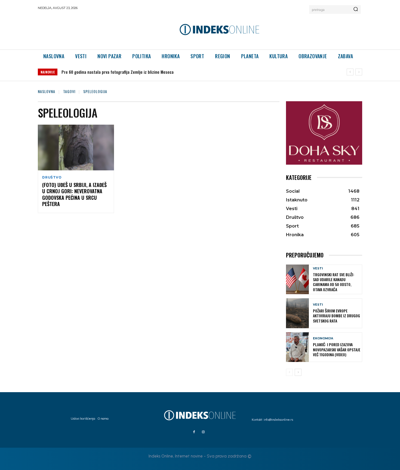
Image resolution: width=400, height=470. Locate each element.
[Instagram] (203, 432)
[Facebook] (194, 432)
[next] (358, 72)
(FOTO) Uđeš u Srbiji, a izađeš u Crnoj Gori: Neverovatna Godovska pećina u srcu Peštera (74, 194)
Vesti (318, 268)
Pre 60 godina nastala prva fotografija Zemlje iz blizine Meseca (117, 72)
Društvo (52, 177)
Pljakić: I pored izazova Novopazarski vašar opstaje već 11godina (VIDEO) (336, 349)
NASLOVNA (46, 91)
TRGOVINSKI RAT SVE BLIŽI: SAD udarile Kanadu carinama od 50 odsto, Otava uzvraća (333, 282)
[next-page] (298, 372)
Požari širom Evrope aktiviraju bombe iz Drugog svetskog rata (336, 315)
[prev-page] (289, 372)
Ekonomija (323, 338)
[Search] (355, 9)
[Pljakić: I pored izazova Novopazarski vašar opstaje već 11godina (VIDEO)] (297, 347)
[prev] (350, 72)
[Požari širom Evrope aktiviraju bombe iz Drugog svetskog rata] (297, 313)
